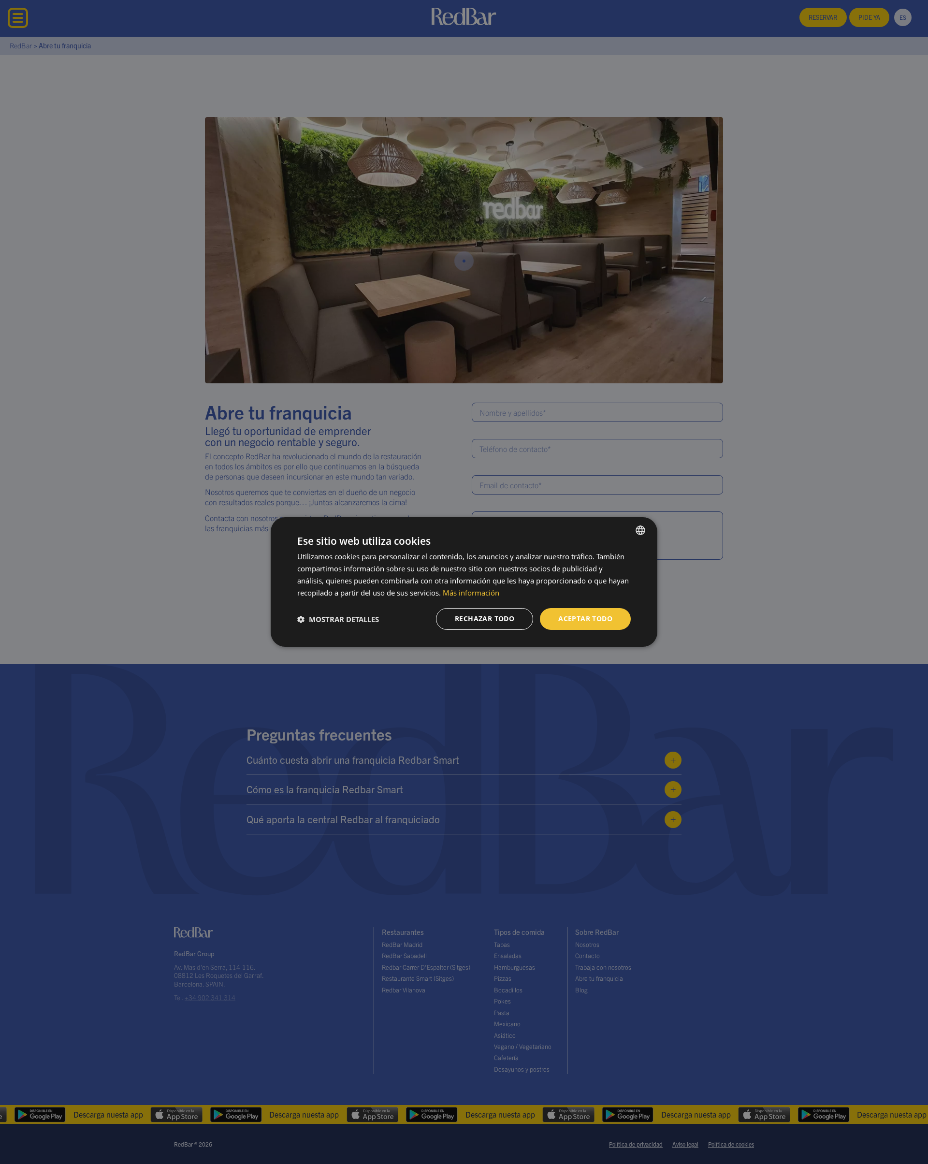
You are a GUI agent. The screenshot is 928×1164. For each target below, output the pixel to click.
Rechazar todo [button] (484, 618)
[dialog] (464, 582)
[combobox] (640, 530)
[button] (338, 619)
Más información (471, 592)
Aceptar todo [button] (585, 618)
